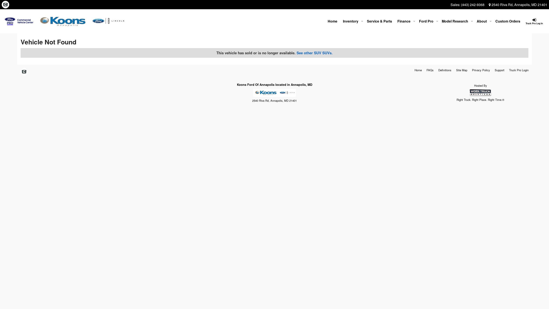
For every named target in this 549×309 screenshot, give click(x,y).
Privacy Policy (481, 70)
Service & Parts (379, 21)
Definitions (444, 70)
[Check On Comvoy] (5, 5)
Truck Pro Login (519, 70)
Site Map (461, 70)
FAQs (430, 70)
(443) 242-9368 (472, 4)
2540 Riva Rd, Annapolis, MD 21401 (519, 4)
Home (332, 21)
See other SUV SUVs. (315, 52)
